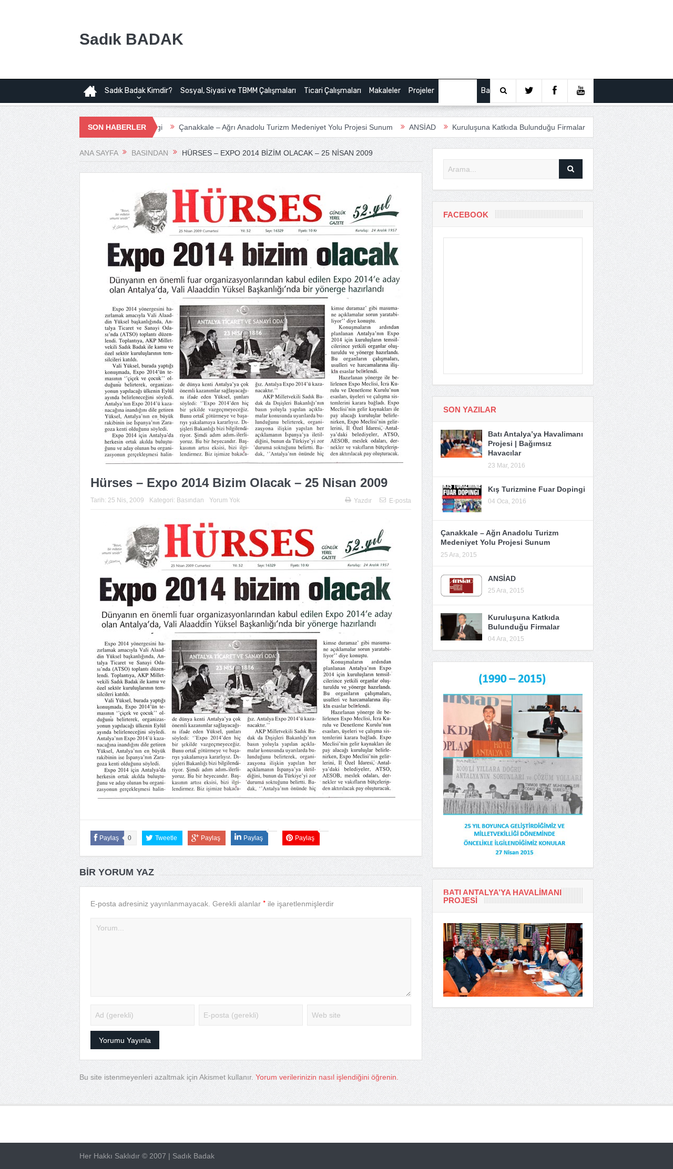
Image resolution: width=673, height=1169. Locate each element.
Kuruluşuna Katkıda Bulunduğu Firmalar (471, 127)
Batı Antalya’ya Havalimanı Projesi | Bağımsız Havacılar (535, 443)
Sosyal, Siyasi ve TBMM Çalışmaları (238, 90)
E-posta (400, 500)
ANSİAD (375, 127)
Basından (457, 90)
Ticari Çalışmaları (332, 90)
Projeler (421, 90)
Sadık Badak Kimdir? (138, 90)
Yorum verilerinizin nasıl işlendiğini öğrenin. (327, 1077)
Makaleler (385, 90)
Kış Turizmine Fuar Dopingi (536, 489)
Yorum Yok (224, 500)
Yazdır (363, 500)
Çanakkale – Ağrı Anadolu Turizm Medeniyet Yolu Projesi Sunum (238, 127)
